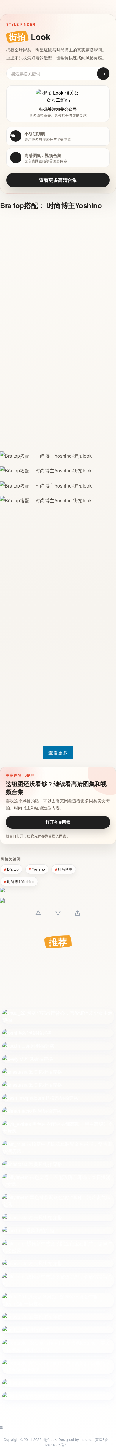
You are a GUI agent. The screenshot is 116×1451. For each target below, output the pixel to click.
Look (30, 36)
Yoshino (38, 869)
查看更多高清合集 (58, 179)
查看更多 (58, 752)
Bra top (13, 869)
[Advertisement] (58, 273)
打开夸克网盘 (58, 822)
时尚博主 (65, 869)
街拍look (50, 1439)
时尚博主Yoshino (21, 881)
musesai (86, 1439)
